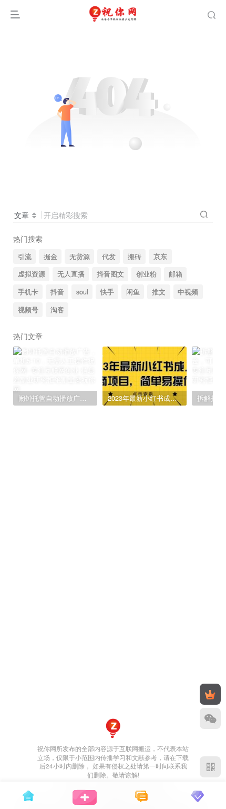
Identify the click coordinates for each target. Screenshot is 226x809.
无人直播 (71, 274)
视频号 (28, 309)
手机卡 (28, 292)
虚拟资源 (31, 274)
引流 (25, 256)
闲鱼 (133, 292)
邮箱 (175, 274)
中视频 (188, 292)
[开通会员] (210, 694)
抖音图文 (110, 274)
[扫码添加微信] (210, 718)
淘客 (57, 309)
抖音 (57, 292)
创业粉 (146, 274)
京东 (160, 256)
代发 (109, 256)
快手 (107, 292)
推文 (159, 292)
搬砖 (134, 256)
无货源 (79, 256)
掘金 (50, 256)
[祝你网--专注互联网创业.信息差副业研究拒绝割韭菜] (113, 727)
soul (82, 292)
